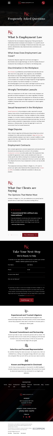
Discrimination (11, 71)
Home (5, 384)
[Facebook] (23, 417)
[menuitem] (10, 433)
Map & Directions (26, 405)
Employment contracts (14, 153)
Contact (47, 384)
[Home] (26, 3)
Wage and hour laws (37, 135)
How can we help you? (13, 279)
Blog (42, 384)
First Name (11, 264)
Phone (9, 269)
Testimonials (36, 384)
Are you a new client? (13, 274)
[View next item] (20, 235)
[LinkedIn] (26, 417)
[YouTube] (29, 417)
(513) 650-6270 (26, 411)
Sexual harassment (13, 111)
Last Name (30, 264)
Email (28, 269)
